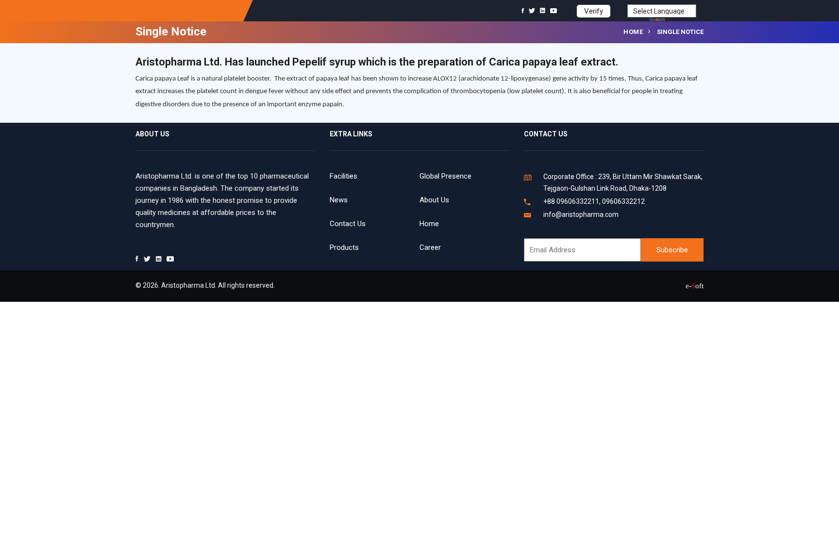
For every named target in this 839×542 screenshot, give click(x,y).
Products (344, 247)
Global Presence (445, 176)
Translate (681, 20)
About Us (434, 200)
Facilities (343, 176)
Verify (593, 11)
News (339, 200)
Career (430, 247)
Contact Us (348, 223)
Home (633, 31)
